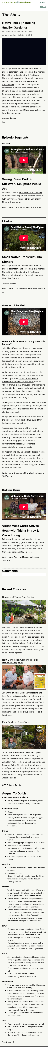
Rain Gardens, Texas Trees (16, 722)
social (43, 6)
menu (43, 2)
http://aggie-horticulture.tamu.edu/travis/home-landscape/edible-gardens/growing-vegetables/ (25, 821)
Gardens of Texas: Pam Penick (18, 597)
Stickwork (6, 90)
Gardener (13, 118)
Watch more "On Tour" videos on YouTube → (23, 207)
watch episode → (17, 652)
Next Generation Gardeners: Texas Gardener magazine (20, 661)
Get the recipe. (14, 113)
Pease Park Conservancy (30, 192)
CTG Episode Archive (12, 785)
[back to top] (8, 1042)
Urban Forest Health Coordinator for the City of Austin (20, 380)
